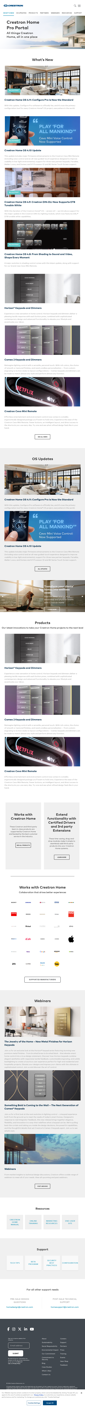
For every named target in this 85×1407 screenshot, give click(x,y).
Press (62, 1350)
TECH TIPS (15, 1263)
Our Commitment (48, 1354)
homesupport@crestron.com (65, 1307)
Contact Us (46, 1374)
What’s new (8, 13)
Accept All (49, 1403)
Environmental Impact (50, 1350)
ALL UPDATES (42, 569)
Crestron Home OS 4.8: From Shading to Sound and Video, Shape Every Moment (38, 255)
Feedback (64, 1365)
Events (62, 1357)
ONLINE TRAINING (33, 1222)
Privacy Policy (38, 1395)
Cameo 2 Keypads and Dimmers (23, 359)
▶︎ (83, 597)
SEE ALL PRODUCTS (23, 845)
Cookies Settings (34, 1403)
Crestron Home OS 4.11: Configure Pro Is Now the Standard (38, 99)
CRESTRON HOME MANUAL (15, 1222)
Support (78, 13)
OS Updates (21, 13)
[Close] (81, 1392)
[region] (42, 1398)
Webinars (55, 13)
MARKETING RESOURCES (51, 1222)
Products (33, 13)
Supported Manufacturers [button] (42, 980)
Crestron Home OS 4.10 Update (22, 150)
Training (63, 1354)
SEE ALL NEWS (42, 437)
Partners (44, 13)
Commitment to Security (48, 1358)
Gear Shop (64, 1361)
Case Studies (47, 1367)
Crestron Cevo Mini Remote (20, 411)
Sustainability (47, 1342)
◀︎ (3, 597)
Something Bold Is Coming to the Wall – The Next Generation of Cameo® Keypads (41, 1106)
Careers (63, 1339)
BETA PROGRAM (33, 1263)
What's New (46, 1371)
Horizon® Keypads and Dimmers (23, 308)
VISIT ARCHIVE (42, 1186)
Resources (67, 13)
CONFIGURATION (70, 1263)
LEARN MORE (52, 609)
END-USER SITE (70, 1222)
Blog (43, 1363)
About (44, 1339)
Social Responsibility (49, 1346)
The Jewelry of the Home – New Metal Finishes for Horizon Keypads (38, 1043)
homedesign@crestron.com (19, 1307)
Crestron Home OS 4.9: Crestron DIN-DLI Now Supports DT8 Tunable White (39, 203)
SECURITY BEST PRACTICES (51, 1262)
